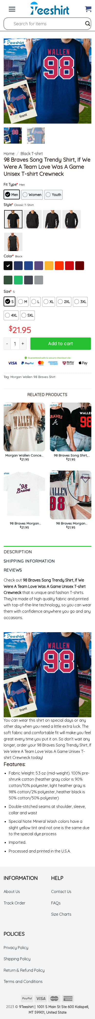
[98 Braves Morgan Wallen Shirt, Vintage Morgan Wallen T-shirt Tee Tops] (70, 495)
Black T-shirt (32, 153)
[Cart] (88, 8)
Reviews (13, 570)
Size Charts (61, 914)
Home (9, 153)
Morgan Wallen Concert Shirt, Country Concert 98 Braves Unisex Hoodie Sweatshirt (24, 455)
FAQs (56, 903)
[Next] (83, 81)
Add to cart (60, 343)
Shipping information (29, 560)
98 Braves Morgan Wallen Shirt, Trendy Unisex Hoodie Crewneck (24, 523)
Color (8, 256)
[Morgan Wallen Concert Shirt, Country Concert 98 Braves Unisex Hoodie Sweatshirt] (24, 427)
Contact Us (61, 891)
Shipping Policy (17, 958)
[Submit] (88, 24)
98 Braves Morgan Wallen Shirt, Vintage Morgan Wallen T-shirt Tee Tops (70, 523)
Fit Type (11, 184)
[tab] (47, 550)
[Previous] (11, 81)
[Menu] (12, 8)
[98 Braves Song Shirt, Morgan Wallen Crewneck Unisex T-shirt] (70, 427)
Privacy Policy (16, 947)
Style (8, 205)
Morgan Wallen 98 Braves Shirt (32, 377)
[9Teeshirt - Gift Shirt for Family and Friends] (49, 8)
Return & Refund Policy (24, 970)
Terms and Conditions (23, 981)
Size (7, 291)
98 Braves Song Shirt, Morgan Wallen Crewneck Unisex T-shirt (70, 455)
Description (18, 551)
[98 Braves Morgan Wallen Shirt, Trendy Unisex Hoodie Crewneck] (24, 495)
